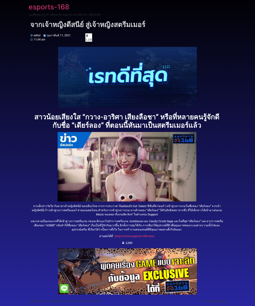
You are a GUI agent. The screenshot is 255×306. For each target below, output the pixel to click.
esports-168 (49, 7)
